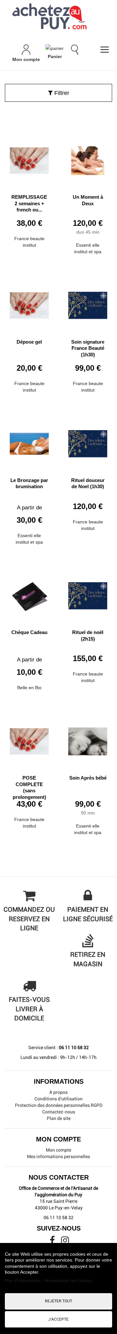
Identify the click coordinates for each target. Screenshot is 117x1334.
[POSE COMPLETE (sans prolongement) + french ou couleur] (29, 739)
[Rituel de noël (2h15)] (87, 593)
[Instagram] (65, 1242)
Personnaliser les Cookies (68, 1280)
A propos (58, 1092)
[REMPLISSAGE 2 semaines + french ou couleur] (29, 158)
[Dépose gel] (29, 303)
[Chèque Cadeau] (29, 593)
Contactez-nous (58, 1111)
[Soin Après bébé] (87, 739)
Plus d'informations (23, 1280)
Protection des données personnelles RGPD (58, 1105)
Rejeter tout (58, 1301)
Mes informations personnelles (58, 1156)
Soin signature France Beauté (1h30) (87, 348)
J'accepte (58, 1319)
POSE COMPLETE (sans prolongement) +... (29, 790)
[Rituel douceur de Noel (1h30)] (87, 441)
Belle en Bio (29, 687)
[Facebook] (52, 1242)
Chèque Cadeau (29, 632)
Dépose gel (29, 342)
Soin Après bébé (88, 778)
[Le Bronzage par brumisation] (29, 441)
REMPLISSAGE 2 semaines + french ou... (29, 203)
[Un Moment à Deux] (87, 158)
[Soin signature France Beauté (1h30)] (87, 303)
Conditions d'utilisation (58, 1098)
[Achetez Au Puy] (58, 17)
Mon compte (58, 1150)
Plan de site (59, 1118)
